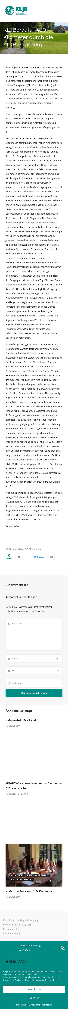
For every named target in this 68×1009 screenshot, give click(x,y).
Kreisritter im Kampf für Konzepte (29, 891)
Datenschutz (21, 1004)
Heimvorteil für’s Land (21, 720)
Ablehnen (34, 997)
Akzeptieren (34, 989)
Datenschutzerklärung (32, 977)
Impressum (47, 1004)
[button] (63, 947)
